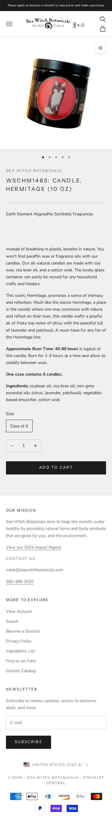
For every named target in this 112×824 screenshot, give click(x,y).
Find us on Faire (21, 661)
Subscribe (28, 742)
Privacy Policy (18, 641)
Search (12, 621)
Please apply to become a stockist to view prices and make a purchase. (56, 5)
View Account (19, 611)
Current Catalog (21, 671)
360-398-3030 (19, 581)
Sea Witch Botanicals (34, 170)
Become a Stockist (23, 631)
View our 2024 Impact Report (33, 547)
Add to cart (56, 467)
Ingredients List (20, 651)
